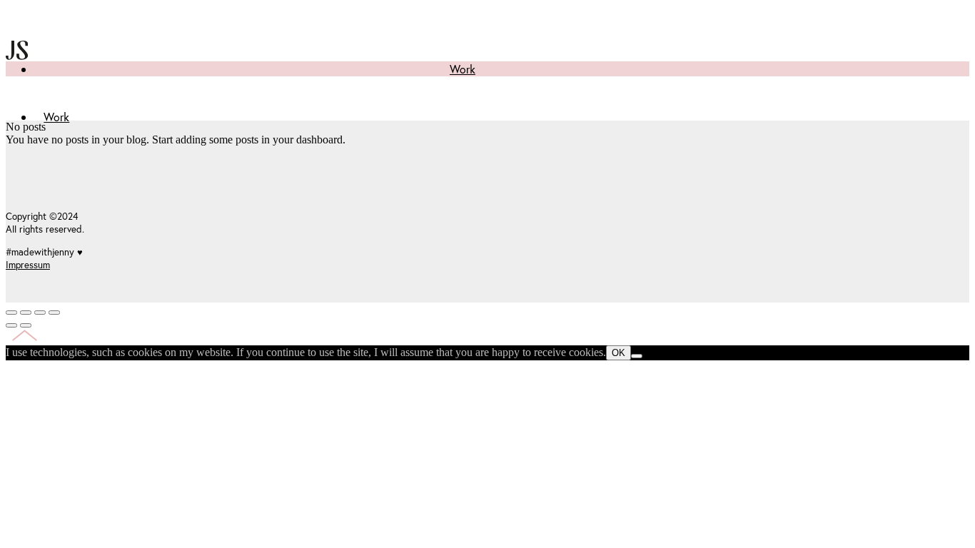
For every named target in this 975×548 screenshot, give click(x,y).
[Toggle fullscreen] (40, 312)
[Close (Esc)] (11, 312)
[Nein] (636, 356)
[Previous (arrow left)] (11, 325)
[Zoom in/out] (54, 312)
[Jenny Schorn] (17, 91)
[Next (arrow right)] (25, 325)
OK (618, 352)
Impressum (28, 264)
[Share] (25, 312)
